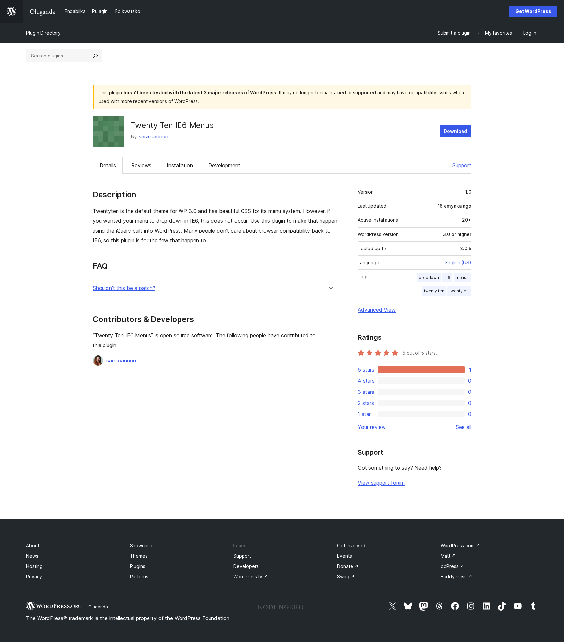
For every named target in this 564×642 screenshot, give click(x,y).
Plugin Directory (43, 33)
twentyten (459, 290)
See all (463, 427)
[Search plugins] (95, 55)
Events (344, 556)
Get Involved (351, 545)
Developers (246, 566)
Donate (348, 566)
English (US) (458, 262)
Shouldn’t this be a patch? (124, 288)
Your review (372, 427)
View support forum (381, 482)
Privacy (34, 576)
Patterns (139, 576)
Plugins (137, 566)
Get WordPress (533, 11)
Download (455, 131)
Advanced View (377, 309)
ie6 (447, 277)
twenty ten (434, 290)
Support (461, 165)
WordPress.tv (250, 576)
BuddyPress (456, 576)
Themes (139, 556)
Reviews (141, 165)
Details (108, 165)
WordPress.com (460, 545)
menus (462, 277)
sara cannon (153, 136)
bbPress (452, 566)
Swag (346, 576)
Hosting (34, 566)
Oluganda (98, 606)
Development (224, 165)
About (32, 545)
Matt (448, 556)
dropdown (429, 277)
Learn (239, 545)
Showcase (141, 545)
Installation (180, 165)
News (32, 556)
